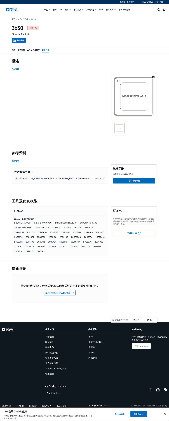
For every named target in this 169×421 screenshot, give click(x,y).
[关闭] (165, 414)
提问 (151, 320)
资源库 (91, 347)
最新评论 (45, 50)
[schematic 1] (119, 128)
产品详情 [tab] (15, 69)
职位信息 (49, 342)
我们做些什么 (51, 352)
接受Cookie (138, 414)
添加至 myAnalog (121, 320)
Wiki (90, 352)
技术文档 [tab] (15, 161)
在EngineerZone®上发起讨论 (57, 293)
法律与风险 (6, 406)
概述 (13, 50)
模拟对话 (92, 358)
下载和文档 (132, 233)
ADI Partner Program (55, 368)
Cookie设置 (61, 406)
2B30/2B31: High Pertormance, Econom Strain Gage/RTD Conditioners (53, 178)
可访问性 (20, 406)
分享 (137, 320)
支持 (90, 336)
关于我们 (49, 336)
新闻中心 (49, 347)
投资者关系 (50, 358)
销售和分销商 (51, 363)
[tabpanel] (60, 176)
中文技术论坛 (94, 342)
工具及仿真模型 (33, 50)
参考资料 (21, 50)
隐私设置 (33, 406)
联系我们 (49, 373)
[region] (84, 414)
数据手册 (20, 40)
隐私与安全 (46, 406)
